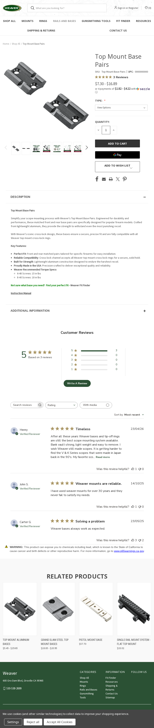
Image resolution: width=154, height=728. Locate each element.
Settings (13, 722)
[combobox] (61, 405)
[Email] (104, 179)
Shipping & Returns (41, 30)
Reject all (33, 722)
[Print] (111, 179)
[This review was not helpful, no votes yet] (139, 469)
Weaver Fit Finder (80, 285)
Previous (6, 148)
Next (86, 148)
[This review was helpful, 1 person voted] (132, 469)
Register (133, 8)
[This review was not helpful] (139, 540)
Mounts (27, 21)
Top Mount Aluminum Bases (16, 642)
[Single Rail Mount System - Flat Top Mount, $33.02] (134, 609)
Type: (99, 100)
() (149, 8)
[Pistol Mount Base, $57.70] (96, 609)
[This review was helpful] (132, 540)
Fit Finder (123, 21)
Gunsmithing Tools (96, 21)
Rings (43, 21)
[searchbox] (23, 405)
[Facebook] (97, 179)
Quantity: (102, 122)
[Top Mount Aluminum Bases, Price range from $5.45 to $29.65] (20, 609)
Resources (143, 21)
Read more (103, 457)
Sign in (121, 8)
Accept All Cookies (59, 722)
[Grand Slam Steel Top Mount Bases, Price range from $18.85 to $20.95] (58, 609)
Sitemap (110, 697)
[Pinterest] (125, 179)
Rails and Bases (64, 21)
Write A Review (77, 383)
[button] (123, 90)
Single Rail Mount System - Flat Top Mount (134, 642)
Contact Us (112, 693)
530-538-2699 (13, 688)
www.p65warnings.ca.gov (129, 550)
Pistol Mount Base (90, 640)
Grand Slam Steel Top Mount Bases (55, 642)
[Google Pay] (117, 155)
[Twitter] (118, 179)
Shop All (9, 21)
